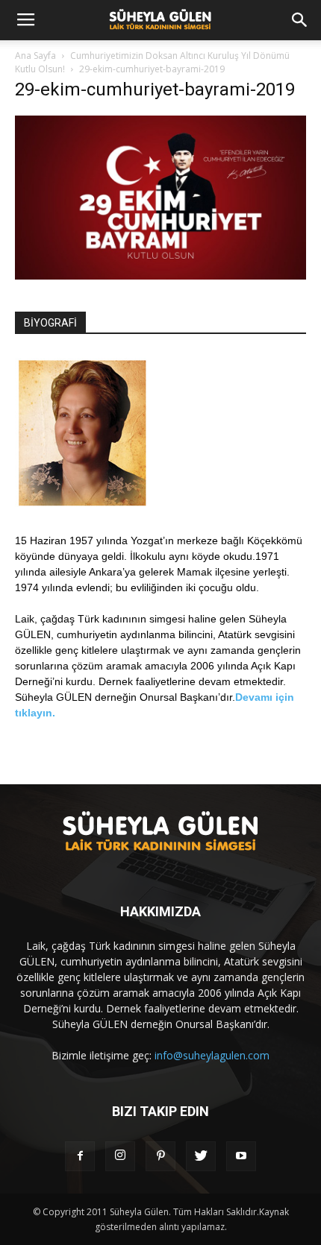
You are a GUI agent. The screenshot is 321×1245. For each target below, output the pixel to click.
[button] (300, 20)
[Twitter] (201, 1156)
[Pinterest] (160, 1156)
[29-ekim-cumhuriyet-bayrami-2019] (160, 276)
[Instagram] (120, 1156)
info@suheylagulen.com (212, 1055)
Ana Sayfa (35, 55)
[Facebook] (80, 1156)
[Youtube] (241, 1156)
